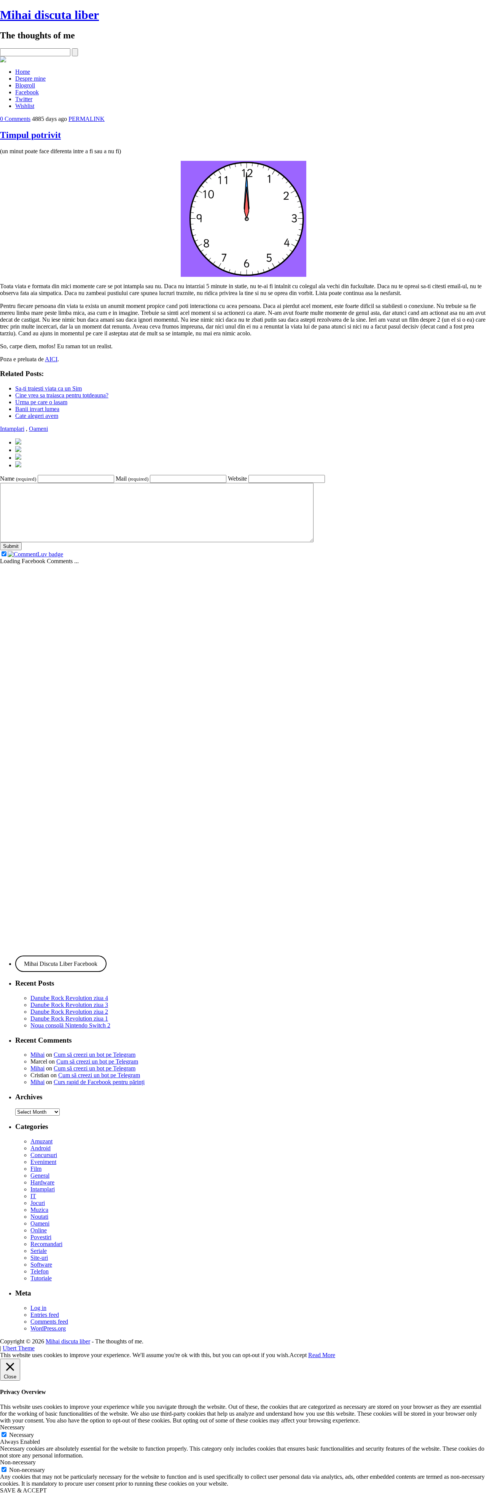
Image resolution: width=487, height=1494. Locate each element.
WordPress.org (48, 1328)
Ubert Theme (19, 1348)
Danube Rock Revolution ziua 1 (69, 1018)
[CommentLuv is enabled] (35, 554)
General (39, 1175)
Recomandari (46, 1244)
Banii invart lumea (37, 409)
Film (35, 1168)
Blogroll (25, 85)
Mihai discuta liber (49, 15)
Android (40, 1148)
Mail (132, 478)
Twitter (23, 99)
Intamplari (12, 428)
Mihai (37, 1054)
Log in (38, 1308)
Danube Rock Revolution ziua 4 (69, 998)
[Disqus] (243, 660)
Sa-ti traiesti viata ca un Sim (48, 388)
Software (41, 1264)
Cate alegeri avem (36, 416)
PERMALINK (86, 119)
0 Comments (15, 119)
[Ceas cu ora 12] (243, 274)
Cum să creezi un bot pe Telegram (94, 1054)
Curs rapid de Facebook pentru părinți (99, 1082)
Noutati (39, 1216)
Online (38, 1230)
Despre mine (30, 78)
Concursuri (43, 1155)
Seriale (38, 1251)
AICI (51, 359)
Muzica (39, 1210)
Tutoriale (41, 1278)
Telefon (39, 1271)
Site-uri (39, 1257)
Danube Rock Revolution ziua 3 (69, 1005)
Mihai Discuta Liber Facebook (60, 964)
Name (18, 478)
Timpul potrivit (30, 135)
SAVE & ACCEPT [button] (23, 1490)
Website (237, 478)
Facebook (27, 92)
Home (22, 71)
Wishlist (24, 106)
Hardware (42, 1182)
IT (33, 1196)
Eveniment (43, 1162)
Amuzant (41, 1141)
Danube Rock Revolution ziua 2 (69, 1011)
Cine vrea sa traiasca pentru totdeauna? (61, 395)
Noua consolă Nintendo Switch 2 (70, 1025)
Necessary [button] (12, 1427)
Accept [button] (298, 1355)
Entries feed (44, 1314)
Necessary (21, 1435)
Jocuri (37, 1203)
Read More (321, 1355)
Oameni (38, 428)
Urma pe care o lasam (41, 402)
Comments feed (49, 1321)
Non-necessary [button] (18, 1462)
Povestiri (40, 1237)
